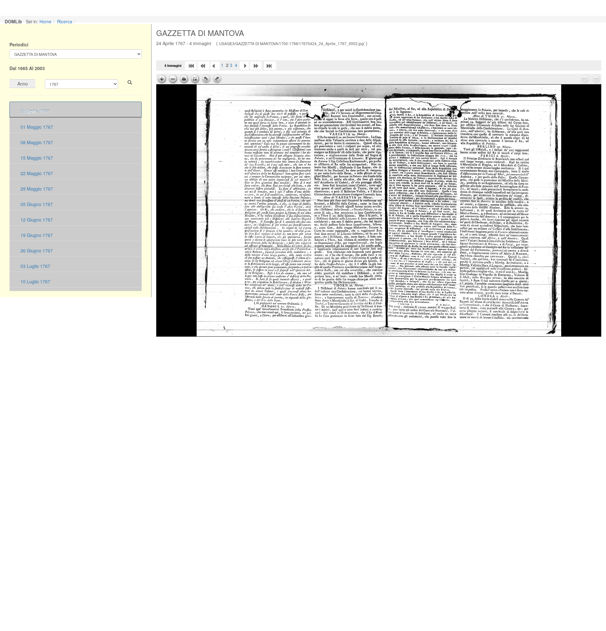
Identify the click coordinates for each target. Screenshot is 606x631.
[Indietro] (215, 65)
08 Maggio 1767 (36, 142)
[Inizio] (190, 65)
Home (45, 21)
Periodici (18, 44)
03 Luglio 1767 (34, 266)
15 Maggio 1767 (36, 158)
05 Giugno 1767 (36, 204)
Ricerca (64, 21)
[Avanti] (244, 65)
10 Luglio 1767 (34, 281)
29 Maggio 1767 (36, 189)
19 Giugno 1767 (36, 235)
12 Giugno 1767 (36, 219)
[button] (130, 82)
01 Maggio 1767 (36, 127)
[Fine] (270, 65)
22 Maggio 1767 (36, 173)
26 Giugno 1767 (36, 250)
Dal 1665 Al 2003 (27, 68)
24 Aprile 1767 (34, 111)
